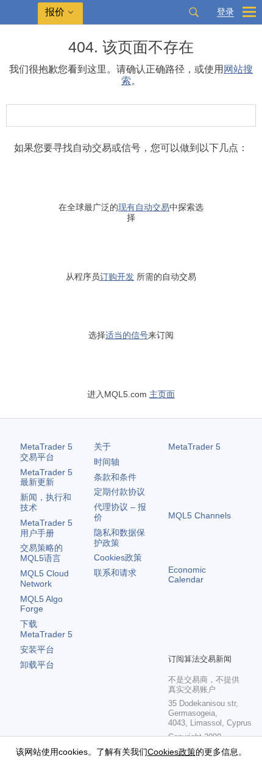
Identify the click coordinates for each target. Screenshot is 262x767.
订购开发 (117, 276)
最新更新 (46, 477)
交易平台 (46, 452)
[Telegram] (195, 622)
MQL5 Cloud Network (44, 578)
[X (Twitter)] (214, 622)
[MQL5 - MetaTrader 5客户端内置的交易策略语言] (19, 12)
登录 (225, 11)
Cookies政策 (118, 557)
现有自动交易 (143, 207)
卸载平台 (37, 665)
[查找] (193, 12)
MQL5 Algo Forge (41, 604)
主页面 (162, 394)
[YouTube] (234, 622)
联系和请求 (115, 573)
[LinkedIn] (175, 642)
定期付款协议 (119, 492)
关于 (102, 446)
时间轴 (106, 462)
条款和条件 (115, 477)
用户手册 (46, 528)
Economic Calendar (187, 575)
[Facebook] (175, 622)
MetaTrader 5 (194, 446)
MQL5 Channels (199, 515)
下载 (46, 629)
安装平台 (37, 649)
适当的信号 (126, 335)
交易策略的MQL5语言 (41, 553)
